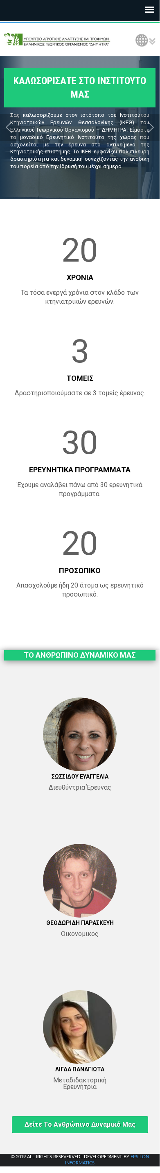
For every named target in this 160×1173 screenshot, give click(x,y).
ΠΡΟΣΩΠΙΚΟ (80, 570)
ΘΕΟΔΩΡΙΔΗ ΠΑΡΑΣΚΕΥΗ (80, 923)
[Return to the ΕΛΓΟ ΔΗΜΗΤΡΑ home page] (57, 39)
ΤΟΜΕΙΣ (80, 378)
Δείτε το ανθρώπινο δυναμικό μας (80, 1124)
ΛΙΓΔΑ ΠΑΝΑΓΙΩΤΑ (79, 1069)
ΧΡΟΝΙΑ (80, 277)
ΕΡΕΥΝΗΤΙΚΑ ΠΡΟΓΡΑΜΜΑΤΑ (80, 469)
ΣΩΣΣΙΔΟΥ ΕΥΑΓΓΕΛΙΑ (80, 776)
